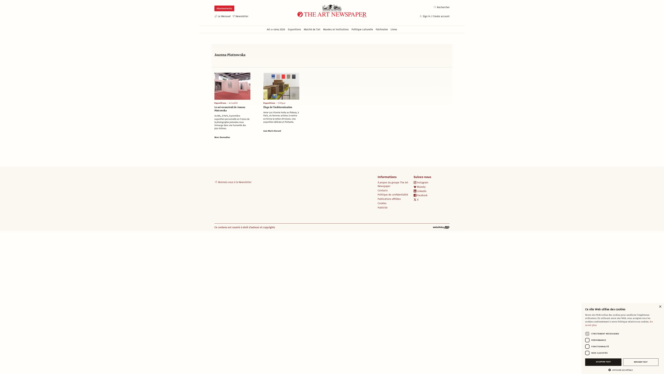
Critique (281, 103)
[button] (621, 370)
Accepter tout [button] (603, 361)
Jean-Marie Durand (272, 131)
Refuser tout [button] (641, 362)
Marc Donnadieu (222, 137)
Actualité (233, 103)
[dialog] (623, 338)
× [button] (660, 306)
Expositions (220, 103)
